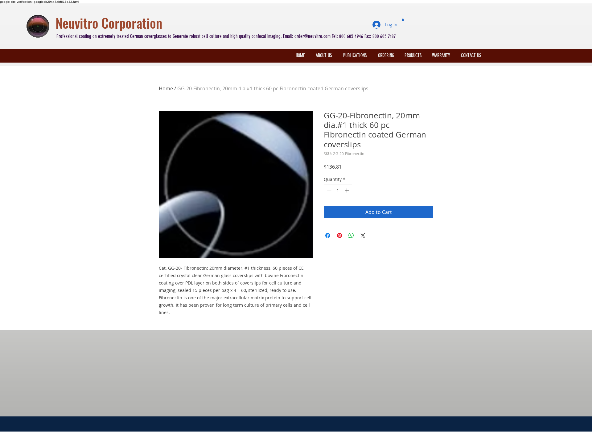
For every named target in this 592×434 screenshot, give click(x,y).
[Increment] (347, 190)
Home (166, 88)
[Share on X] (363, 235)
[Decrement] (328, 190)
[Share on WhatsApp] (351, 235)
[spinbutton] (337, 190)
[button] (403, 19)
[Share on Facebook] (327, 235)
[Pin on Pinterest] (339, 235)
